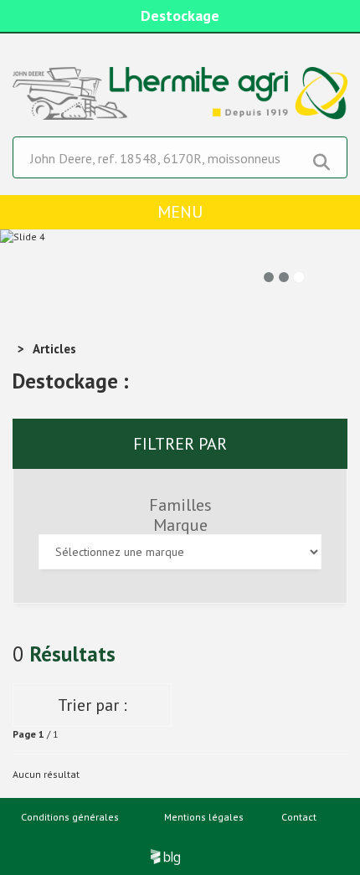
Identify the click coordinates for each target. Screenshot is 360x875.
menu (180, 212)
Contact (298, 817)
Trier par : (92, 705)
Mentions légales (204, 817)
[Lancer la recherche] (321, 158)
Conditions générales (70, 817)
